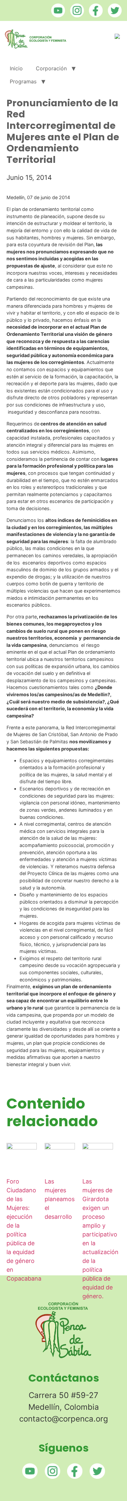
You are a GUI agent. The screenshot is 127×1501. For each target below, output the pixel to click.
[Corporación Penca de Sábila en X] (113, 15)
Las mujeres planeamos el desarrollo (60, 1199)
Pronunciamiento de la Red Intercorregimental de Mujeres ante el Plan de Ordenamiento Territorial (63, 131)
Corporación (51, 68)
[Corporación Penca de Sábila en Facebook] (94, 15)
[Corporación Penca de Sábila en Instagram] (75, 15)
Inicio (16, 68)
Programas (23, 81)
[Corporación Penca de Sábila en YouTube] (56, 15)
